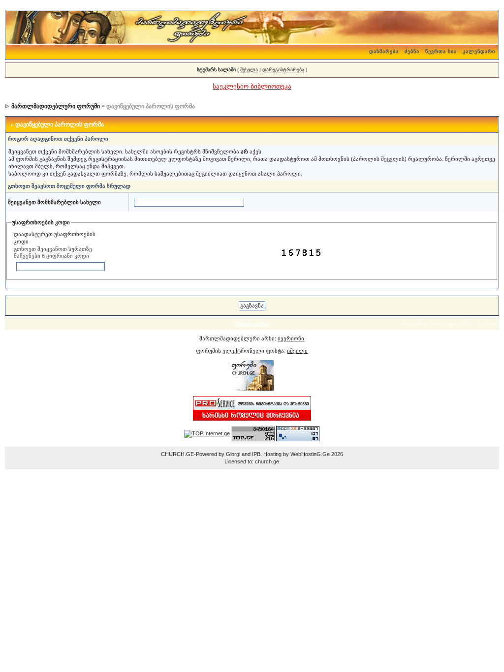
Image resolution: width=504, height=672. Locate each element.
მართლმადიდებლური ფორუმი (55, 106)
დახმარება (384, 51)
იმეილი (297, 351)
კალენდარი (479, 51)
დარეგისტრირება (283, 69)
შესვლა (249, 69)
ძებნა (412, 51)
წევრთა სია (441, 51)
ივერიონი (291, 338)
